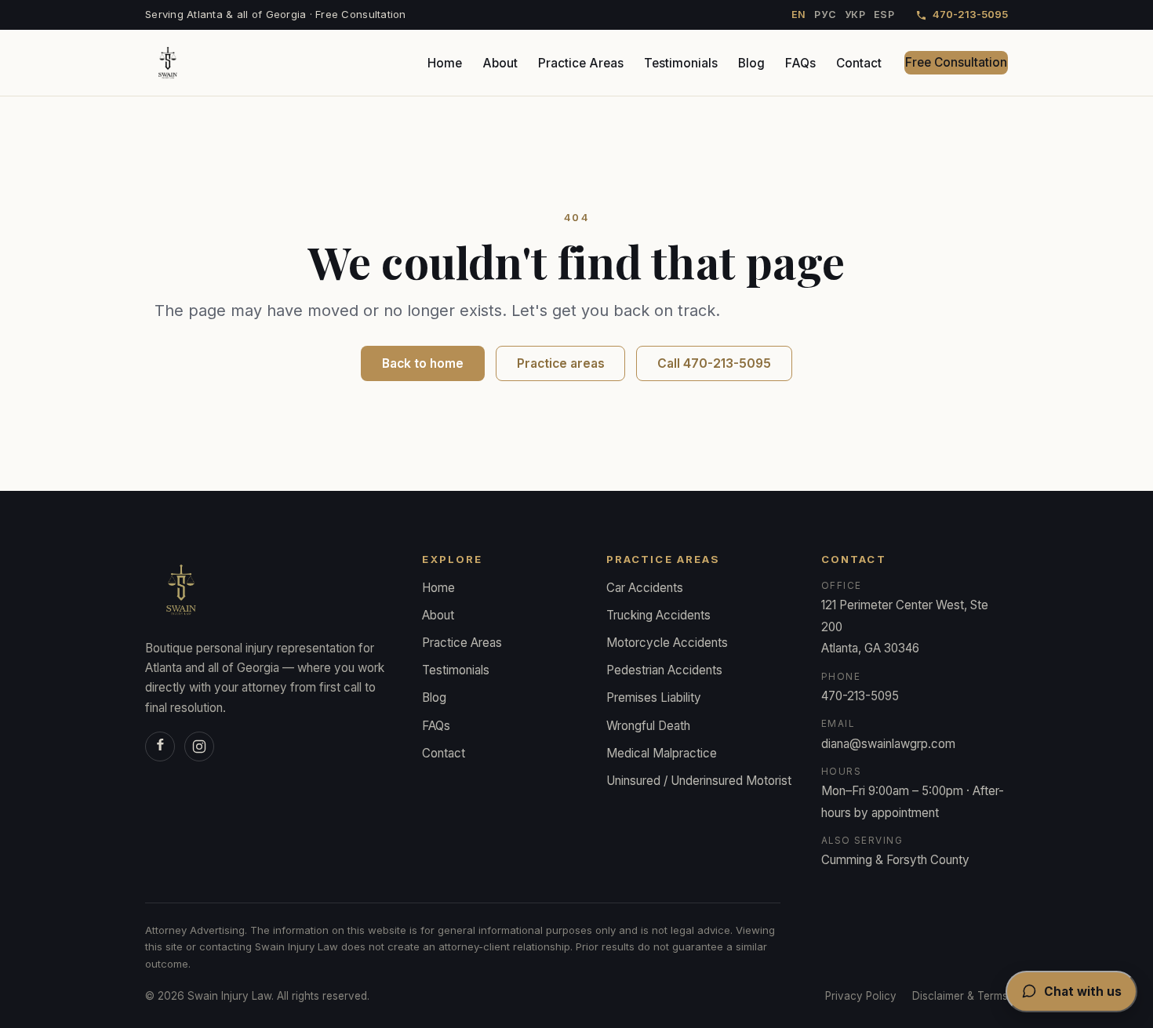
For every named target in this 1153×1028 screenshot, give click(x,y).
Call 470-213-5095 (714, 363)
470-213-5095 (970, 14)
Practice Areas (581, 63)
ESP (884, 14)
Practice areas (561, 363)
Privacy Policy (861, 996)
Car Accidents (644, 587)
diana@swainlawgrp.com (888, 743)
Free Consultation (956, 62)
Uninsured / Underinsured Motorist (698, 780)
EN (799, 14)
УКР (855, 14)
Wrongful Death (648, 725)
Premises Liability (653, 697)
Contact (859, 63)
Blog (751, 63)
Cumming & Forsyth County (895, 859)
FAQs (800, 63)
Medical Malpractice (661, 753)
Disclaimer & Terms (960, 996)
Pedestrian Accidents (664, 670)
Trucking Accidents (658, 615)
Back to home (423, 363)
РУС (825, 14)
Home (444, 63)
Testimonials (681, 63)
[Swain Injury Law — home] (168, 62)
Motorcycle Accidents (667, 642)
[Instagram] (199, 746)
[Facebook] (160, 746)
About (500, 63)
